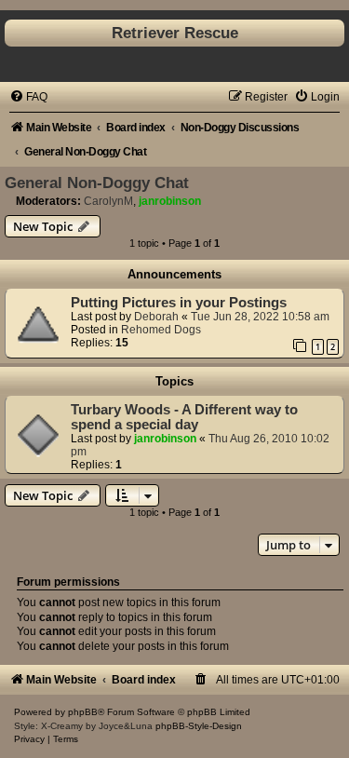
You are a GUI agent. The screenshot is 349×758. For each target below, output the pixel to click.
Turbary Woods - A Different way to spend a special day (184, 417)
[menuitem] (28, 96)
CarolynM (108, 201)
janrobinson (170, 201)
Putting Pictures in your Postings (179, 302)
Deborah (156, 316)
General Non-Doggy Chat (97, 182)
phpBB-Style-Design (198, 726)
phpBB (83, 712)
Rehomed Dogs (161, 329)
